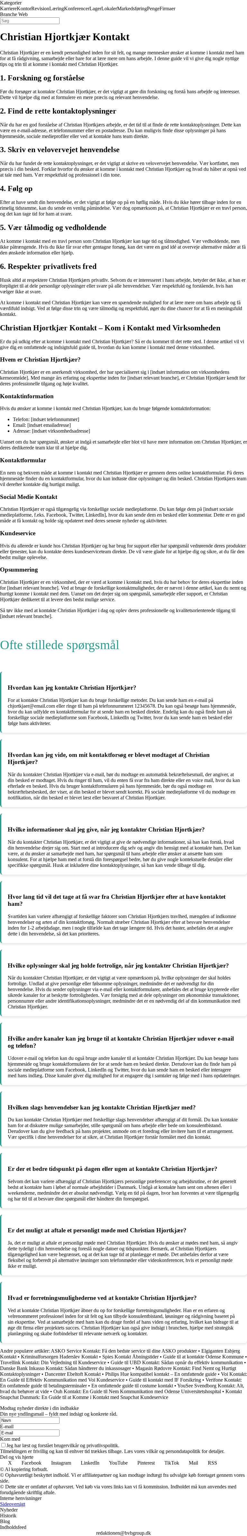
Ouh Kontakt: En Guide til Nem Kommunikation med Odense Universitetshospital (137, 1391)
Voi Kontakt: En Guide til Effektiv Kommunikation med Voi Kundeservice (123, 1377)
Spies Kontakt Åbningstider (130, 1356)
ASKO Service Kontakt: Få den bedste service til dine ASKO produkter (124, 1351)
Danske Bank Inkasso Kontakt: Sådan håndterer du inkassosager (65, 1368)
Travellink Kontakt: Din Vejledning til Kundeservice (53, 1362)
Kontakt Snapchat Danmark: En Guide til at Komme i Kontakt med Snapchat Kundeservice (121, 1394)
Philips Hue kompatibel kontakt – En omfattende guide (160, 1374)
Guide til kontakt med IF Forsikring (165, 1380)
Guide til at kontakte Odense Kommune (203, 1356)
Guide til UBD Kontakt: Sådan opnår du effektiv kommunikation (177, 1362)
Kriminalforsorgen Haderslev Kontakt (59, 1356)
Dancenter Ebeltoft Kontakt (73, 1374)
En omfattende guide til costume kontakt (132, 1385)
